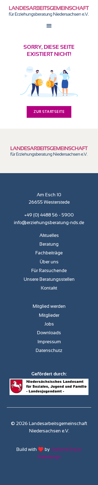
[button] (49, 26)
